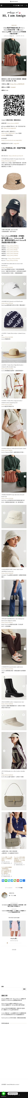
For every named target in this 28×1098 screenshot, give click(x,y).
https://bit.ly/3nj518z (6, 450)
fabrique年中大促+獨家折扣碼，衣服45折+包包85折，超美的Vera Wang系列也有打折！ (13, 1009)
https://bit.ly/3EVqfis (12, 249)
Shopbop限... (14, 938)
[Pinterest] (16, 5)
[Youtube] (18, 5)
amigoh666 (16, 143)
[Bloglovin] (20, 5)
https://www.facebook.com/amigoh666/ (11, 140)
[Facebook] (13, 5)
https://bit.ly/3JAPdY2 (7, 267)
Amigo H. (11, 36)
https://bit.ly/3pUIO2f (14, 258)
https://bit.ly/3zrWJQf (7, 668)
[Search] (26, 5)
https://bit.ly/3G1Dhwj (12, 246)
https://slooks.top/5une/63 (8, 161)
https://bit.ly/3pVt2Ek (7, 337)
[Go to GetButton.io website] (3, 1096)
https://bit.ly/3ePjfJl (6, 404)
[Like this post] (17, 887)
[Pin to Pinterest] (20, 887)
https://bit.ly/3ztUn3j (12, 260)
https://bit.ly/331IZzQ (12, 255)
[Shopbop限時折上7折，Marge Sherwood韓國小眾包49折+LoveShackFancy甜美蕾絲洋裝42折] (14, 928)
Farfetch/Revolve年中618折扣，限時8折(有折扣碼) (13, 1018)
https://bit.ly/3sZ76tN (7, 703)
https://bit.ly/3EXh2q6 (12, 253)
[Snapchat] (22, 5)
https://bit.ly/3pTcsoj (7, 622)
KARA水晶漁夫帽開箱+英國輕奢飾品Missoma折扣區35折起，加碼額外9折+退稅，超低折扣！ (6, 870)
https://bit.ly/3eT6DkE (7, 498)
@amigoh (14, 87)
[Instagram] (15, 5)
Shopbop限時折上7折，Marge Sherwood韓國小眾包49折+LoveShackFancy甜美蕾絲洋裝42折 (13, 999)
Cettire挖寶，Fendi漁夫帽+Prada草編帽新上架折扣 (6, 859)
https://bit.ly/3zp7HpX (7, 368)
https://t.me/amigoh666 (10, 128)
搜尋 (2, 986)
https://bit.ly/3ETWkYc (13, 251)
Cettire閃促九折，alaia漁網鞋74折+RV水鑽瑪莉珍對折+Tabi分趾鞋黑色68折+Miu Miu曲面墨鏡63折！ (13, 1013)
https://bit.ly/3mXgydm (13, 247)
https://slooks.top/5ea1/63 (16, 155)
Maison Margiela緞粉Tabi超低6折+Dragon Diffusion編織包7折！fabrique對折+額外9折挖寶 (12, 1004)
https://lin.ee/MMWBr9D (17, 84)
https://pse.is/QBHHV (13, 123)
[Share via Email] (21, 887)
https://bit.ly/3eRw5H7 (7, 573)
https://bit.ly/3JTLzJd (7, 303)
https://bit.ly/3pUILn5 (7, 775)
